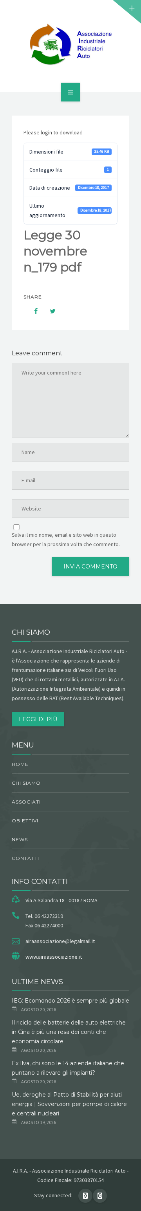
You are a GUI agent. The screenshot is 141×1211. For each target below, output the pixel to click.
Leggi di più (38, 719)
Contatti (25, 858)
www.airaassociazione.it (53, 956)
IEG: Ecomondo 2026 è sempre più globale (70, 1000)
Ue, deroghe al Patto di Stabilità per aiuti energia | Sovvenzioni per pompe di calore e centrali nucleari (69, 1104)
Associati (26, 802)
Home (20, 764)
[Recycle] (70, 45)
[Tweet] (49, 311)
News (20, 839)
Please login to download (53, 132)
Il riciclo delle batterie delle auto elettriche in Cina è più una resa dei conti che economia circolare (69, 1032)
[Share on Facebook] (32, 311)
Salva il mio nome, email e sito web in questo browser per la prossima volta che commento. (66, 539)
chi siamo (26, 783)
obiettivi (25, 821)
